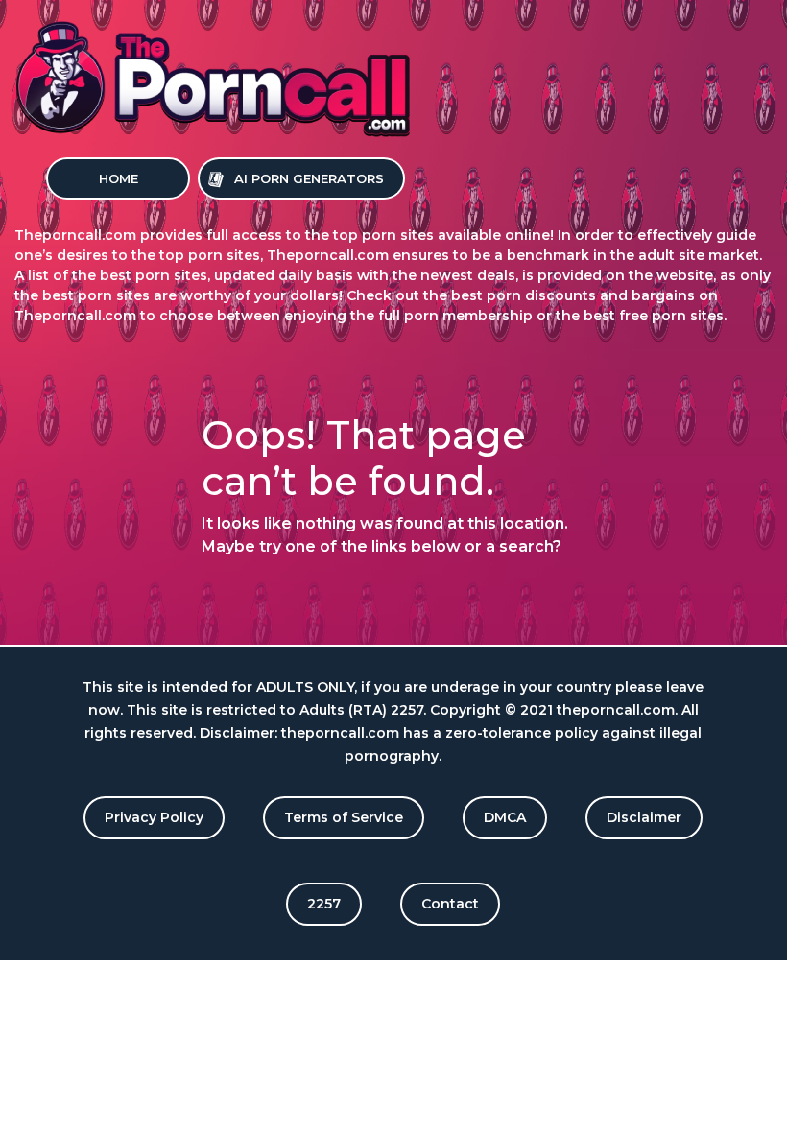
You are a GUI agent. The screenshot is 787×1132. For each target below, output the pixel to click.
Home (118, 178)
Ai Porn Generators (309, 178)
